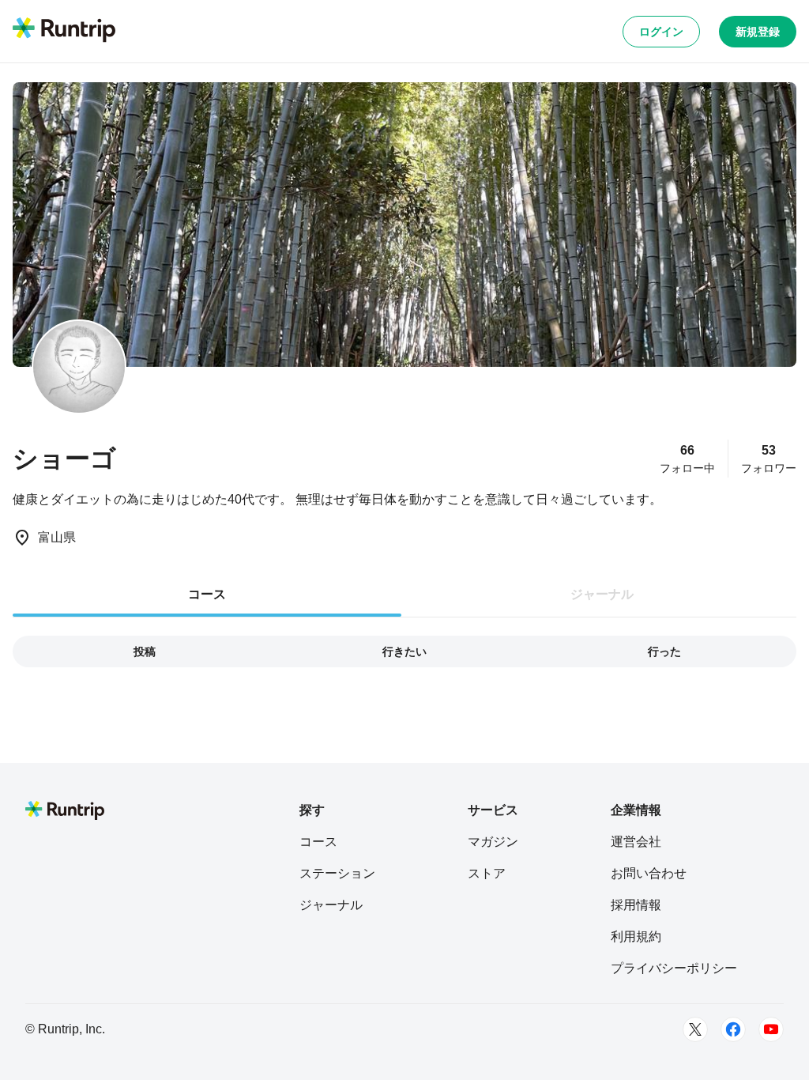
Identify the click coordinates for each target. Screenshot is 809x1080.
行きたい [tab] (404, 651)
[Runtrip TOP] (64, 30)
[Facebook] (733, 1029)
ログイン (661, 31)
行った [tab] (664, 651)
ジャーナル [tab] (602, 594)
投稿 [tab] (145, 651)
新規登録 (758, 31)
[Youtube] (771, 1029)
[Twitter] (695, 1029)
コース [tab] (207, 594)
